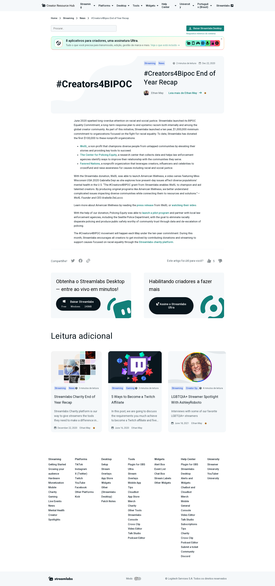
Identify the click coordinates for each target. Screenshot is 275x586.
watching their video (184, 205)
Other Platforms (84, 492)
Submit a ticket (189, 547)
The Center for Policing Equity (98, 154)
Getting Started (57, 464)
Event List (160, 469)
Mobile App (134, 482)
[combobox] (83, 28)
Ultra (131, 469)
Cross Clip (134, 524)
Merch (131, 501)
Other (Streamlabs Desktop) (108, 492)
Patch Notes (108, 501)
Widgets (106, 482)
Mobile (52, 487)
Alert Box (159, 464)
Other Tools (135, 510)
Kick (77, 496)
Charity (52, 492)
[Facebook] (80, 261)
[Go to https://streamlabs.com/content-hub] (58, 5)
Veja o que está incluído (164, 45)
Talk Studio (134, 533)
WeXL (83, 146)
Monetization (56, 482)
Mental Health (56, 510)
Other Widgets (162, 482)
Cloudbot (133, 492)
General (185, 505)
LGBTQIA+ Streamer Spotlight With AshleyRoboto (194, 399)
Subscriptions (189, 524)
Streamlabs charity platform (156, 242)
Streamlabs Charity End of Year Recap (74, 399)
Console (186, 510)
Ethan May (85, 428)
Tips (130, 487)
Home (54, 18)
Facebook (81, 487)
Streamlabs (223, 5)
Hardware (54, 478)
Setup (104, 464)
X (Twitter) (81, 473)
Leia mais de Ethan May (183, 93)
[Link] (88, 261)
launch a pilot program (155, 212)
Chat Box (159, 473)
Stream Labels (162, 478)
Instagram (81, 469)
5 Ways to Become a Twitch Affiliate (133, 399)
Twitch (79, 478)
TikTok (79, 464)
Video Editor (135, 528)
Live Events (55, 501)
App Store (107, 478)
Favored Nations (90, 163)
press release (145, 205)
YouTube (80, 482)
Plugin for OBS (136, 464)
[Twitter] (73, 261)
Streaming (68, 18)
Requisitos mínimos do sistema (200, 33)
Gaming (52, 496)
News (82, 18)
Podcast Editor (136, 537)
